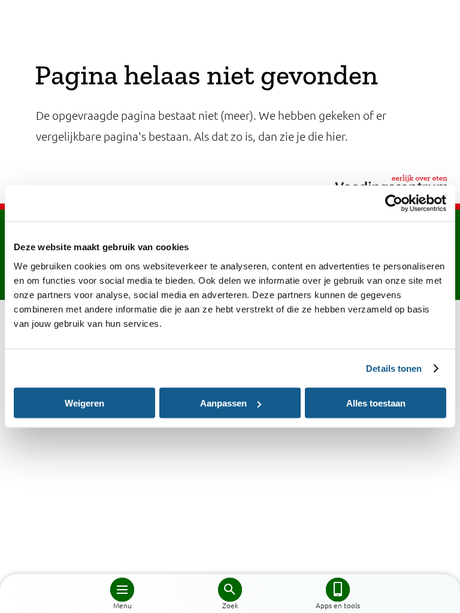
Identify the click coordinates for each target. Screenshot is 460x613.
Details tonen (394, 368)
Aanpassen (223, 403)
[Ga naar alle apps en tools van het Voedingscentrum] (338, 590)
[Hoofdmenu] (122, 590)
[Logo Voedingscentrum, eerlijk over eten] (230, 183)
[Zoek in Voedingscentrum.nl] (230, 590)
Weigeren (84, 403)
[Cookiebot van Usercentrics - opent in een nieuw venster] (393, 204)
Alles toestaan (375, 403)
